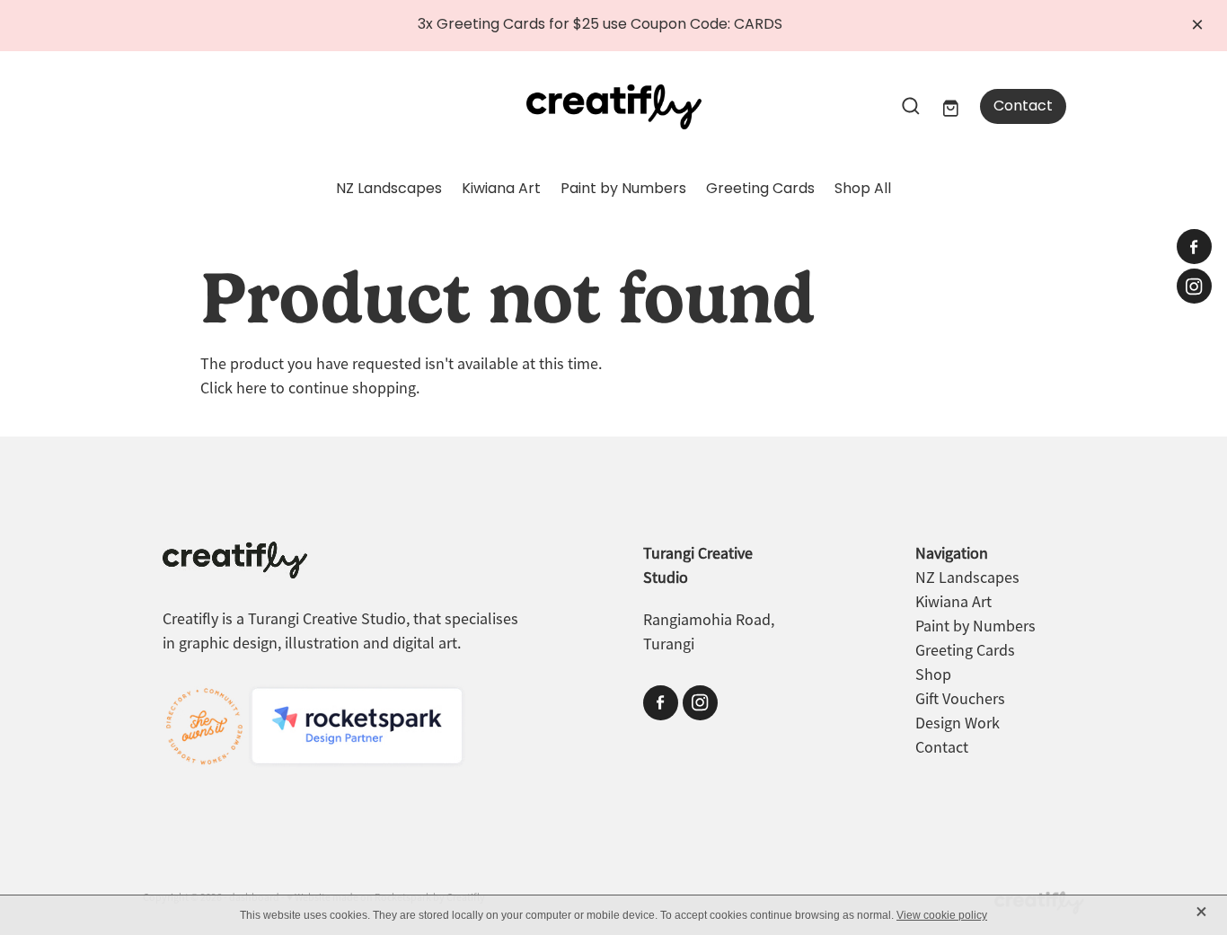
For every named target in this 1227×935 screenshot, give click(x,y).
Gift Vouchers (960, 699)
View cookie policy (941, 915)
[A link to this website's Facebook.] (1194, 246)
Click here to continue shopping (308, 388)
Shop (933, 674)
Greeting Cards (760, 189)
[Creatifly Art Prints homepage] (613, 106)
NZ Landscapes (389, 189)
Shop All (862, 189)
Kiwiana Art (501, 189)
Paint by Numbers (623, 189)
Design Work (957, 723)
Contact (1023, 107)
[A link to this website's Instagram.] (1194, 286)
